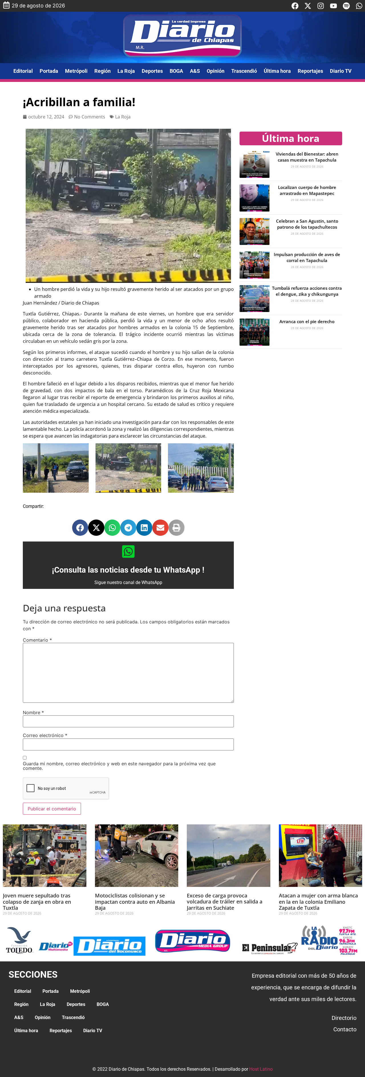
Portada (49, 71)
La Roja (126, 71)
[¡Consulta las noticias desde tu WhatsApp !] (128, 551)
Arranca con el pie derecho (306, 321)
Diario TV (341, 71)
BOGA (176, 71)
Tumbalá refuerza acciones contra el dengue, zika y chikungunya (307, 291)
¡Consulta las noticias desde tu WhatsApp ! (128, 570)
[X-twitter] (308, 6)
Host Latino (261, 1069)
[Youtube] (333, 6)
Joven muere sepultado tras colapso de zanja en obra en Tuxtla (37, 901)
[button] (80, 528)
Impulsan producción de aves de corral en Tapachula (307, 257)
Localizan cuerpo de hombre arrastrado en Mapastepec (307, 190)
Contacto (344, 1029)
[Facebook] (295, 6)
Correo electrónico (45, 735)
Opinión (215, 71)
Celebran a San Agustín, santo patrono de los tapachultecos (307, 224)
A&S (195, 71)
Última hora (277, 71)
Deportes (152, 71)
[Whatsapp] (359, 6)
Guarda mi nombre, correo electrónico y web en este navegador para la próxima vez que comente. (119, 765)
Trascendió (244, 71)
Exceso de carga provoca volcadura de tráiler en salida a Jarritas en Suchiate (224, 901)
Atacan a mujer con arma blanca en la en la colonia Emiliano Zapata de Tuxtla (318, 901)
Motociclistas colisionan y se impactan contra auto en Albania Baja (135, 901)
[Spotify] (346, 6)
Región (102, 71)
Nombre (33, 712)
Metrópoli (76, 71)
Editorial (23, 71)
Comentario (37, 640)
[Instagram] (321, 6)
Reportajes (310, 71)
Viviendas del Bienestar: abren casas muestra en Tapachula (307, 157)
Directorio (344, 1017)
